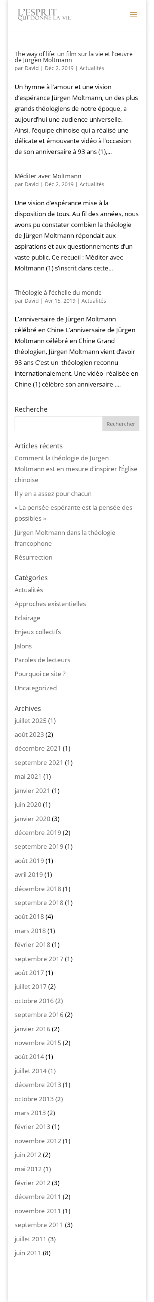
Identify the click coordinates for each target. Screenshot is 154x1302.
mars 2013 (30, 1112)
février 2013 (32, 1126)
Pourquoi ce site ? (40, 673)
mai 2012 (28, 1169)
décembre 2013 (38, 1084)
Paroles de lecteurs (42, 659)
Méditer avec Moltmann (48, 176)
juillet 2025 (31, 720)
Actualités (92, 68)
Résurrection (33, 557)
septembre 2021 (39, 762)
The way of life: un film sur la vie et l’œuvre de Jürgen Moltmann (74, 57)
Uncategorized (36, 688)
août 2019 (29, 860)
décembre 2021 (38, 748)
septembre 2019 (39, 846)
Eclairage (27, 618)
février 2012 (32, 1182)
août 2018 (29, 916)
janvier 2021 (32, 790)
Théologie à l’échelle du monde (58, 292)
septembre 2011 (39, 1224)
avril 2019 (29, 874)
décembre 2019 (38, 832)
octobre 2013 (34, 1098)
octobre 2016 (34, 1000)
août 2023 (29, 734)
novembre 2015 (38, 1042)
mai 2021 (28, 776)
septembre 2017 (39, 958)
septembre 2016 (39, 1014)
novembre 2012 (38, 1140)
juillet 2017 (31, 986)
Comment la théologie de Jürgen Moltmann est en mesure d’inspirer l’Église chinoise (76, 469)
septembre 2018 (39, 902)
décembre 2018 (38, 888)
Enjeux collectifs (38, 631)
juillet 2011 (31, 1239)
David (32, 68)
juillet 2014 (31, 1070)
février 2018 (32, 944)
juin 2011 (28, 1252)
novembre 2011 (38, 1210)
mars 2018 (30, 930)
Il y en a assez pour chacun (53, 493)
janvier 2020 (32, 818)
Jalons (23, 646)
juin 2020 (28, 804)
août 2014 (29, 1056)
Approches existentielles (50, 603)
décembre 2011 (38, 1196)
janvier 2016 (32, 1028)
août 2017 (29, 972)
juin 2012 (28, 1154)
